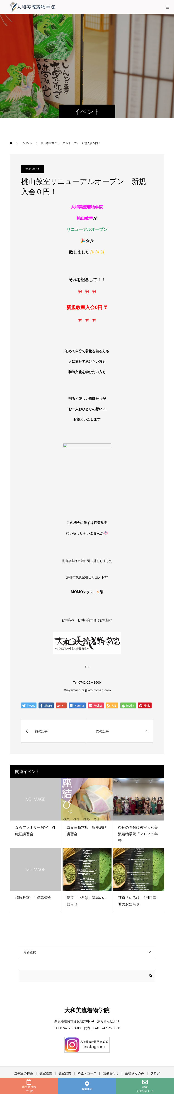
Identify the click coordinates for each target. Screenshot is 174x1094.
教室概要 (45, 1073)
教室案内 (87, 1089)
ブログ (155, 1073)
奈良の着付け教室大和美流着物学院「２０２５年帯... (138, 834)
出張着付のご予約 (29, 1089)
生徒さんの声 (134, 1073)
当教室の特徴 (23, 1073)
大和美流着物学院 (87, 1010)
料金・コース (87, 1073)
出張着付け (111, 1073)
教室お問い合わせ (145, 1089)
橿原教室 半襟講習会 (33, 897)
